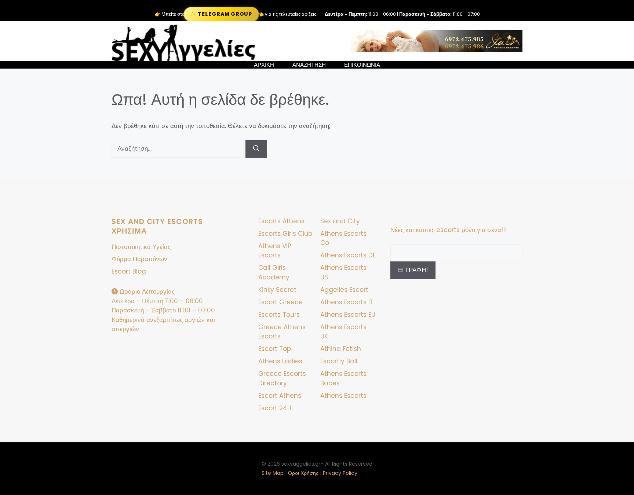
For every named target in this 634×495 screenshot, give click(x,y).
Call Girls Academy (273, 272)
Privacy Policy (340, 473)
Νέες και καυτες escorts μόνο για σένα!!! (448, 229)
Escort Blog (129, 271)
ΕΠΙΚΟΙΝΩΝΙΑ (362, 65)
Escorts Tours (279, 314)
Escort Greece (280, 302)
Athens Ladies (280, 361)
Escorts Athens (281, 221)
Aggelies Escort (344, 289)
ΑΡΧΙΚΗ (264, 65)
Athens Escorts (343, 395)
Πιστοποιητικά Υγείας (141, 246)
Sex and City (340, 221)
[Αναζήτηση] (256, 149)
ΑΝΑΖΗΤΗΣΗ (309, 65)
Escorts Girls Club (285, 233)
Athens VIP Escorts (274, 251)
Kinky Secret (277, 289)
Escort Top (274, 348)
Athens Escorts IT (347, 302)
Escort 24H (274, 408)
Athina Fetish (340, 348)
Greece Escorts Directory (282, 378)
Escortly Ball (338, 361)
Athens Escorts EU (347, 314)
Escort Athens (279, 395)
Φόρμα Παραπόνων (139, 258)
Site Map (273, 473)
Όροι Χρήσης (303, 473)
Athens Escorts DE (348, 255)
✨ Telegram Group (221, 14)
